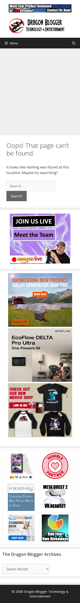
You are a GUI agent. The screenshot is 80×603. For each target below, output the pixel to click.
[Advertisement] (40, 91)
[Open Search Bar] (73, 43)
